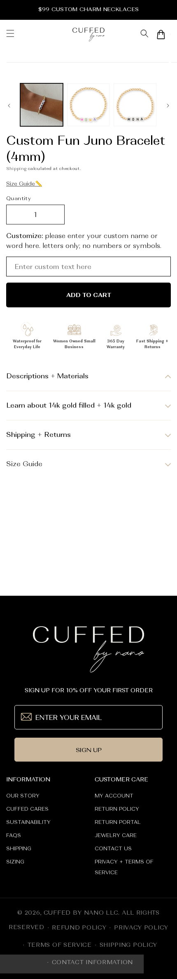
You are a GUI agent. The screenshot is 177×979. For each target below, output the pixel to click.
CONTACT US (113, 848)
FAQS (13, 835)
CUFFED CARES (27, 809)
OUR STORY (23, 795)
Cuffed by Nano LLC (81, 912)
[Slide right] (168, 107)
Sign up (89, 750)
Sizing (15, 861)
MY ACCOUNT (114, 795)
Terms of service (60, 945)
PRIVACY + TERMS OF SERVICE (124, 867)
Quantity (18, 198)
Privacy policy (141, 927)
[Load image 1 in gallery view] (41, 104)
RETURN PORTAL (118, 822)
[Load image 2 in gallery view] (88, 104)
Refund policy (79, 927)
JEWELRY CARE (116, 835)
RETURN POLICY (117, 809)
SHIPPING (18, 848)
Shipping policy (129, 945)
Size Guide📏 (24, 183)
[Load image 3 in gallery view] (135, 104)
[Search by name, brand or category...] (144, 34)
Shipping (16, 168)
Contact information (92, 962)
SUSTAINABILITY (28, 822)
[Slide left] (9, 107)
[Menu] (10, 34)
